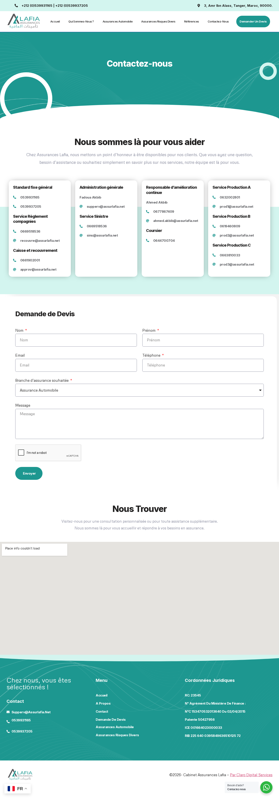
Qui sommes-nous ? (81, 21)
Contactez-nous (218, 21)
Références (191, 21)
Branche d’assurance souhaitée (42, 380)
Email (20, 355)
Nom (19, 330)
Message (22, 405)
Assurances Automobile (118, 21)
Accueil (55, 21)
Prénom (149, 330)
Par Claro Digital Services (251, 774)
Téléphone (151, 355)
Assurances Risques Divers (158, 21)
